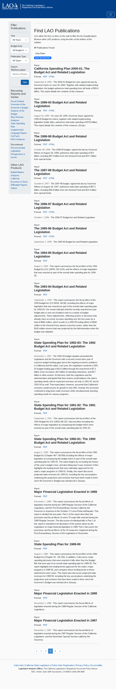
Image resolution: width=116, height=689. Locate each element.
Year (13, 36)
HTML (52, 76)
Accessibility (96, 665)
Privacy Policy (82, 665)
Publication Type (18, 56)
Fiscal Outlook (17, 101)
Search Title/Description (18, 68)
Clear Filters (40, 53)
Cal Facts (15, 136)
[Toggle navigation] (110, 14)
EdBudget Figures (19, 185)
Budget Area (16, 46)
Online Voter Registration (62, 665)
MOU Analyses (18, 139)
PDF (45, 76)
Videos (14, 188)
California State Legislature (37, 665)
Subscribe (18, 665)
